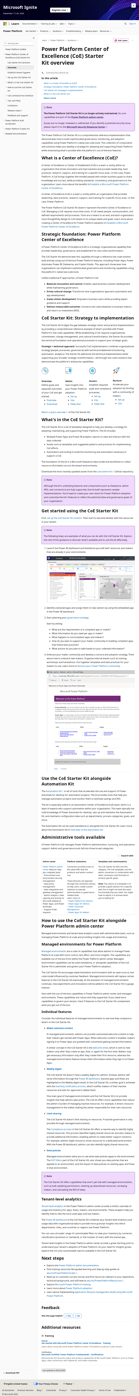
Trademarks (119, 1390)
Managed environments (54, 951)
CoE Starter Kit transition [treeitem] (19, 62)
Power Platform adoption (79, 1288)
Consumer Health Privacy (82, 1390)
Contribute (51, 1390)
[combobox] (18, 43)
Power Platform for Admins (80, 901)
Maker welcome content (60, 1028)
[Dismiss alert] (133, 5)
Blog (39, 1390)
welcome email (100, 1047)
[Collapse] (33, 38)
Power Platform (57, 40)
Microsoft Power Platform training (73, 1284)
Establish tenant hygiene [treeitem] (19, 72)
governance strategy (77, 617)
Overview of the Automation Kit (87, 829)
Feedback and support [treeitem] (18, 115)
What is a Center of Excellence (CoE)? (60, 83)
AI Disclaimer (8, 1390)
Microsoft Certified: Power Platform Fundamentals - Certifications (72, 1354)
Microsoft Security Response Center (86, 126)
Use (72, 400)
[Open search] (125, 23)
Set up (73, 396)
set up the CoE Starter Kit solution (64, 518)
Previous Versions (26, 1390)
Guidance (72, 40)
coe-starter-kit (104, 471)
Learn (44, 40)
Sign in (132, 23)
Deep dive (75, 404)
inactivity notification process (71, 1086)
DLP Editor (56, 1160)
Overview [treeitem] (12, 67)
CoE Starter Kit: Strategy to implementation (63, 90)
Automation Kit (53, 791)
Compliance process (61, 1129)
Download (52, 404)
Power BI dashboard (89, 1078)
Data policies (54, 1150)
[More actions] (132, 40)
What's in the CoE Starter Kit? (57, 94)
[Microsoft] (5, 24)
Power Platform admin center (87, 117)
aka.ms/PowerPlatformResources (104, 1280)
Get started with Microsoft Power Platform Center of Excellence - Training (76, 1343)
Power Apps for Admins (79, 903)
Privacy (62, 1390)
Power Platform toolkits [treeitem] (15, 49)
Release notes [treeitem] (14, 110)
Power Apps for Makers (78, 912)
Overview (51, 400)
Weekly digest (54, 1068)
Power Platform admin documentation (79, 1265)
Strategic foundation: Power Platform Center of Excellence (70, 86)
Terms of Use (105, 1390)
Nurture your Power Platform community (98, 666)
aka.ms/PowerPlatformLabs (61, 1273)
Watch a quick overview (54, 412)
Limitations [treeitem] (13, 105)
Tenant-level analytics (52, 1206)
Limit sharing (54, 1113)
